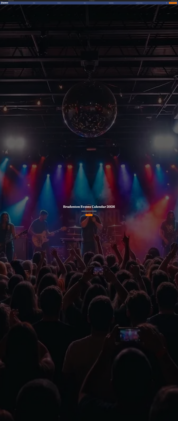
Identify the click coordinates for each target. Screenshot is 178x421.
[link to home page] (4, 3)
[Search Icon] (167, 3)
